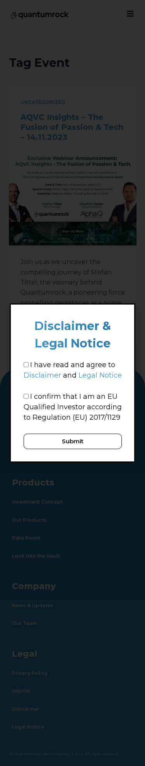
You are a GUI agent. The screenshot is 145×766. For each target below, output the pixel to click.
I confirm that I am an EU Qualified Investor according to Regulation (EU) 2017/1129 (73, 407)
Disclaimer (42, 375)
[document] (72, 383)
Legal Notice (100, 375)
